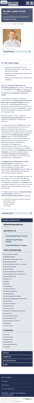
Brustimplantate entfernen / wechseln (15, 264)
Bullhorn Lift (8, 279)
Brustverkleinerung (10, 276)
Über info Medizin (6, 377)
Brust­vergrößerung (10, 261)
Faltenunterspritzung (11, 291)
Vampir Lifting (9, 325)
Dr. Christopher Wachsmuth (9, 91)
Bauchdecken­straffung (11, 254)
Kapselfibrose (9, 342)
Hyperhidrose (9, 339)
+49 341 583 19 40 (9, 49)
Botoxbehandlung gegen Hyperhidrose (16, 298)
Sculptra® (8, 323)
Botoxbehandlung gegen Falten (14, 259)
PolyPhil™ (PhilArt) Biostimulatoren (15, 311)
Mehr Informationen (18, 401)
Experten (8, 24)
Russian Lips (8, 313)
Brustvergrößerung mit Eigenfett (14, 271)
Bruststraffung (9, 269)
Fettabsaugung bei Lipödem (13, 296)
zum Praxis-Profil (7, 213)
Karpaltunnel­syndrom (11, 344)
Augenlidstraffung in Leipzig (16, 245)
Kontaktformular (9, 51)
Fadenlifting (8, 286)
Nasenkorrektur (9, 306)
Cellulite (7, 334)
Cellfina (7, 281)
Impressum (4, 381)
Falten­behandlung (10, 288)
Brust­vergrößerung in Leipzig (16, 236)
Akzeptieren (27, 399)
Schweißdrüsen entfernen (12, 320)
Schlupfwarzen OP (10, 318)
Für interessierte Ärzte (7, 389)
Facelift (7, 284)
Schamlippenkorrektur (11, 316)
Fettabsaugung (9, 293)
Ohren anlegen (9, 308)
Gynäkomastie (9, 337)
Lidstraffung (8, 301)
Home (2, 24)
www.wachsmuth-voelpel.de (10, 209)
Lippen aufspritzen (10, 303)
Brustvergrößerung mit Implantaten (15, 274)
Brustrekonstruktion (10, 266)
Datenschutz (5, 385)
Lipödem (7, 347)
